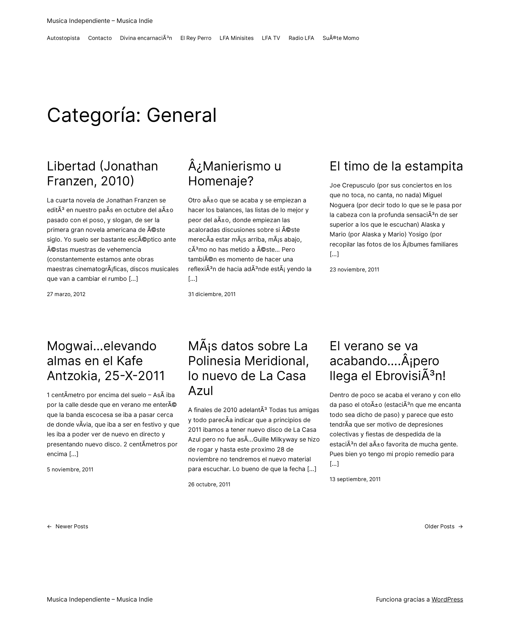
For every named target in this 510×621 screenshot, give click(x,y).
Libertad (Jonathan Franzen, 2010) (102, 173)
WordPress (447, 599)
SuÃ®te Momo (341, 38)
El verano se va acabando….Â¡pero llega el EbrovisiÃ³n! (388, 360)
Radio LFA (301, 38)
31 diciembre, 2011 (212, 294)
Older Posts (444, 526)
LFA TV (271, 38)
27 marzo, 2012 (66, 294)
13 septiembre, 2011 (355, 479)
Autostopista (63, 38)
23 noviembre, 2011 (354, 269)
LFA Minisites (237, 38)
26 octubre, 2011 (209, 484)
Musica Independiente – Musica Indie (100, 20)
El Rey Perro (195, 38)
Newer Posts (67, 526)
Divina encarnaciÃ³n (146, 38)
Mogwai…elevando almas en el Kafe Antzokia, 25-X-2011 (106, 360)
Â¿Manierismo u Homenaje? (234, 173)
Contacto (100, 38)
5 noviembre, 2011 (70, 469)
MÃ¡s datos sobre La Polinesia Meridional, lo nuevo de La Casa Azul (248, 368)
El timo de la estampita (396, 166)
